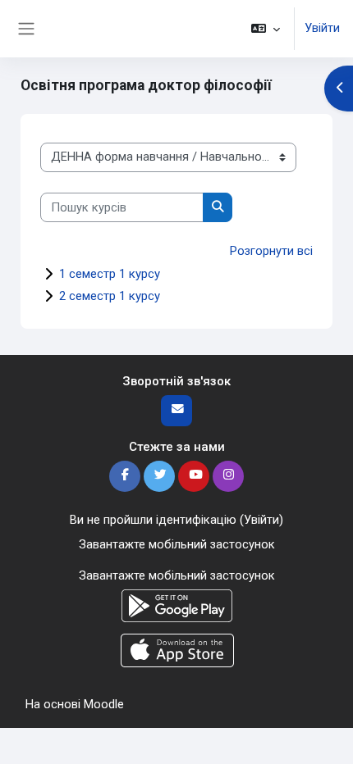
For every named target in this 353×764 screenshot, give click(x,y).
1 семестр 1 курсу (109, 273)
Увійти (322, 27)
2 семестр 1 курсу (109, 296)
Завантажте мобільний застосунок (177, 544)
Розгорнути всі (271, 250)
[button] (266, 28)
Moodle (104, 704)
